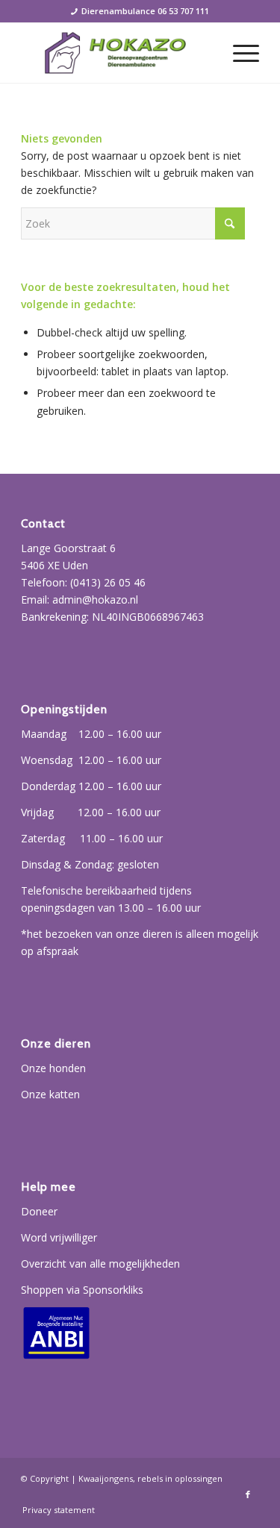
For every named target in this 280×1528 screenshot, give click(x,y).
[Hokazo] (116, 53)
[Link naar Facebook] (248, 1494)
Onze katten (50, 1094)
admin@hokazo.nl (95, 599)
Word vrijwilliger (59, 1237)
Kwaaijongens (105, 1478)
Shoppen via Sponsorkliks (82, 1290)
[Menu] (238, 53)
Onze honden (53, 1068)
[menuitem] (238, 53)
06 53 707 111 (183, 10)
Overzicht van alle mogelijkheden (100, 1263)
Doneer (39, 1211)
